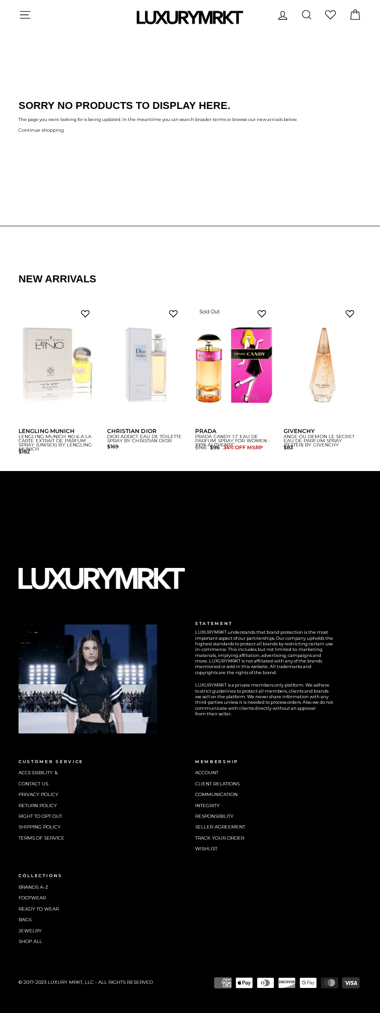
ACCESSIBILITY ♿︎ (38, 773)
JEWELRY (30, 931)
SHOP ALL (30, 941)
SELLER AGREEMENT (220, 827)
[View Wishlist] (330, 14)
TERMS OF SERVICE (41, 838)
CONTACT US (33, 784)
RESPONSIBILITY (214, 816)
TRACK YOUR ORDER (219, 838)
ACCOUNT (206, 773)
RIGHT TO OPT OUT (40, 816)
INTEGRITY (207, 806)
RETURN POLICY (38, 806)
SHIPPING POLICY (40, 827)
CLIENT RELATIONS (217, 784)
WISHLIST (206, 849)
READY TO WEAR (39, 909)
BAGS (25, 920)
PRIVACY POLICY (38, 794)
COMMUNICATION (216, 794)
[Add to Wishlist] (87, 316)
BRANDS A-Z (33, 887)
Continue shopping (41, 130)
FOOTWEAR (32, 898)
